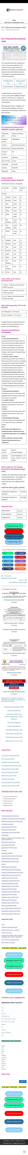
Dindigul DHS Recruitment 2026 (10, 769)
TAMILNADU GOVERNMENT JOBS (14, 707)
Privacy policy (6, 1140)
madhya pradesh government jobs (12, 872)
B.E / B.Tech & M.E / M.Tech (8, 1019)
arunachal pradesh (7, 824)
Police (2, 1047)
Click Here (20, 510)
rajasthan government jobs (9, 897)
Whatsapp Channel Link (14, 960)
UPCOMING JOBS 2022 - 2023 (14, 730)
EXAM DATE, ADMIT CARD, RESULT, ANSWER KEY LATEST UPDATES (12, 936)
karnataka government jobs (10, 861)
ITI (2, 1027)
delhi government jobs (8, 842)
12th (2, 1010)
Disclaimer (18, 1140)
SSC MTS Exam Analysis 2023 (14, 737)
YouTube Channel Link (14, 531)
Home (3, 924)
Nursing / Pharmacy (6, 1032)
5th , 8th (3, 1013)
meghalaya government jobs (10, 881)
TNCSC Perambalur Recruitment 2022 (14, 691)
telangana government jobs (10, 903)
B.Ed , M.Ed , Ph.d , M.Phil (8, 1021)
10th (2, 1007)
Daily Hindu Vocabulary (8, 942)
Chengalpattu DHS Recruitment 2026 (11, 765)
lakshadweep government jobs (11, 870)
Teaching (3, 1059)
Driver (2, 1067)
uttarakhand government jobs (10, 911)
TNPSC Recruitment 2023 (14, 672)
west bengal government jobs (10, 914)
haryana (4, 850)
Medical (3, 1061)
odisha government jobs (9, 889)
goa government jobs (8, 845)
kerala (3, 864)
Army (2, 1049)
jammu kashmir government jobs (11, 856)
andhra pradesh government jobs (12, 821)
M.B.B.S (3, 1030)
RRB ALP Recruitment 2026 (8, 775)
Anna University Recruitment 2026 (10, 782)
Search (23, 1081)
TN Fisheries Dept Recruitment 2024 (14, 600)
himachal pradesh (7, 853)
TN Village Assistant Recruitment (10, 796)
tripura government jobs (9, 905)
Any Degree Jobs (5, 1016)
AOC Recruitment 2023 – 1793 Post (14, 623)
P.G (2, 1035)
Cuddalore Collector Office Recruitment (14, 629)
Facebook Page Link (8, 86)
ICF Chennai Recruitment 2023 (12, 30)
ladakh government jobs (9, 867)
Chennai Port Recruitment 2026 (9, 772)
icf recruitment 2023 (12, 699)
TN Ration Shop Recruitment (9, 798)
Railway (3, 1045)
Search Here (4, 1079)
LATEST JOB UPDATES (14, 710)
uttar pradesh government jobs (11, 908)
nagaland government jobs (9, 886)
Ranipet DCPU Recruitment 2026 (10, 762)
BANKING (3, 1055)
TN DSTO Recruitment (8, 801)
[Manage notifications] (24, 1152)
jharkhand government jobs (10, 859)
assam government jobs (9, 827)
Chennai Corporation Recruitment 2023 (14, 653)
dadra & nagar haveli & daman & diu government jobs (13, 838)
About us (22, 1140)
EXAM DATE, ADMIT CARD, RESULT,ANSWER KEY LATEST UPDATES (14, 717)
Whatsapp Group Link (20, 86)
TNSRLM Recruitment (7, 805)
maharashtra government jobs (11, 875)
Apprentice (3, 1063)
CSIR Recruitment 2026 (7, 779)
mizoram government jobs (9, 883)
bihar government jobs (8, 830)
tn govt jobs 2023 (10, 701)
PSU (2, 1053)
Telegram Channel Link (14, 536)
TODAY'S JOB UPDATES (14, 726)
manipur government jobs (9, 878)
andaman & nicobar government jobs (13, 819)
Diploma (3, 1024)
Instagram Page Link (14, 955)
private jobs (3, 1057)
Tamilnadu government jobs (10, 816)
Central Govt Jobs (6, 932)
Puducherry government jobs (10, 892)
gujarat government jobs (9, 848)
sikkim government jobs (9, 900)
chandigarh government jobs (10, 832)
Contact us (12, 1140)
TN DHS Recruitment (7, 803)
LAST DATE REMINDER (14, 722)
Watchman (3, 1069)
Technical (3, 1065)
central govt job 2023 (9, 698)
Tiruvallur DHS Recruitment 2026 (10, 755)
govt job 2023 (18, 698)
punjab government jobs (9, 894)
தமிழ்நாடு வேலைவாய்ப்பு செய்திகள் (14, 741)
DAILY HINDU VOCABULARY (14, 733)
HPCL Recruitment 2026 (7, 759)
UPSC (2, 1051)
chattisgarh (5, 835)
